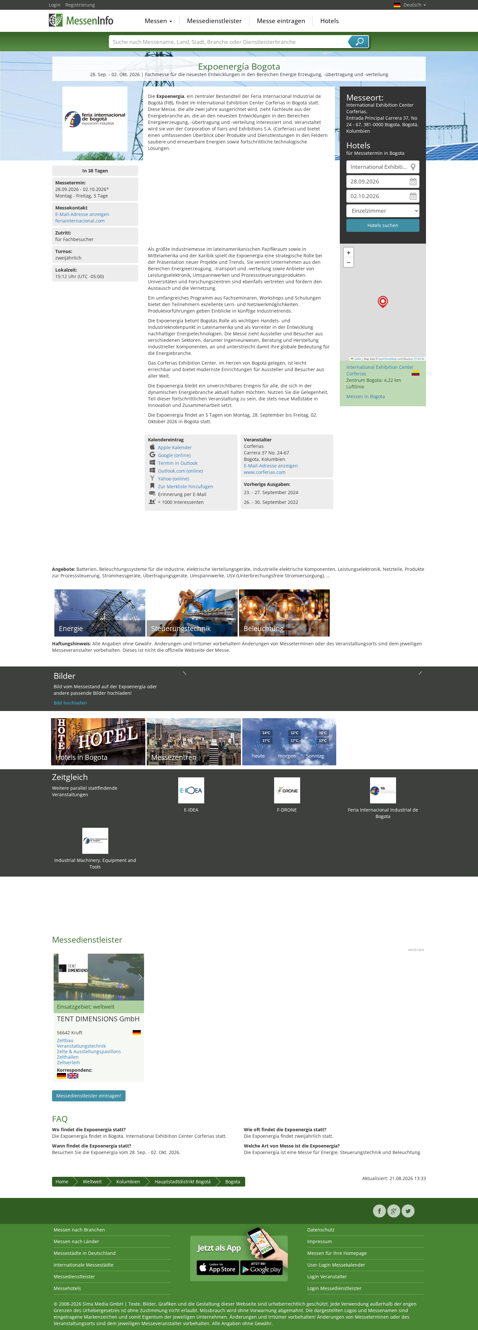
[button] (383, 302)
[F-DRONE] (287, 790)
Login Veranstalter (327, 1276)
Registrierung (80, 5)
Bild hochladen (70, 703)
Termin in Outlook (177, 463)
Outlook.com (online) (180, 471)
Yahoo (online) (173, 479)
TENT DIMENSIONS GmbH (98, 1019)
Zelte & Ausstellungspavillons (89, 1051)
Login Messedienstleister (334, 1288)
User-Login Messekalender (336, 1265)
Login (54, 5)
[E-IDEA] (191, 790)
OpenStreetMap (387, 358)
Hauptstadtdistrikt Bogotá (183, 1181)
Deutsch (413, 5)
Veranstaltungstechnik (81, 1046)
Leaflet (357, 358)
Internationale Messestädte (83, 1265)
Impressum (319, 1241)
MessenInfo (81, 20)
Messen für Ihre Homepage (337, 1253)
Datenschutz (321, 1230)
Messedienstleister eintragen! (88, 1096)
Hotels (329, 21)
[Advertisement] (239, 200)
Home (62, 1181)
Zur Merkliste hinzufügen (185, 486)
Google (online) (174, 455)
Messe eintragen (281, 21)
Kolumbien (128, 1181)
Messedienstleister (214, 21)
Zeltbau (65, 1040)
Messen (157, 21)
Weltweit (92, 1181)
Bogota (232, 1181)
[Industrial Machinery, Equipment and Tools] (95, 840)
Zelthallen (68, 1057)
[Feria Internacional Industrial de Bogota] (383, 790)
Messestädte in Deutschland (85, 1253)
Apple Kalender (175, 447)
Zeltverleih (68, 1062)
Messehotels (67, 1288)
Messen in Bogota (365, 396)
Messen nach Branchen (79, 1230)
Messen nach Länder (76, 1241)
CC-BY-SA (419, 358)
